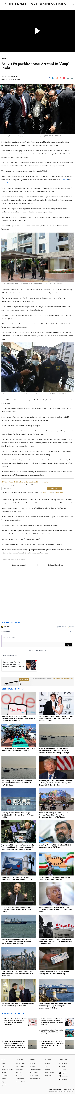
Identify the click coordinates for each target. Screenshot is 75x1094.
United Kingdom (49, 1072)
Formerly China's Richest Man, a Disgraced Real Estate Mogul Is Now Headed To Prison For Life (17, 815)
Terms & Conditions (35, 1069)
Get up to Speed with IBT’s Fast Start (62, 678)
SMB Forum (19, 1069)
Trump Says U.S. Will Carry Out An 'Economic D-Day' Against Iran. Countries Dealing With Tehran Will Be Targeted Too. (56, 783)
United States (48, 1075)
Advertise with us (35, 1078)
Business (4, 1072)
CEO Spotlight (20, 1078)
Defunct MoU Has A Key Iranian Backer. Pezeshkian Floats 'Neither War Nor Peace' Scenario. (17, 909)
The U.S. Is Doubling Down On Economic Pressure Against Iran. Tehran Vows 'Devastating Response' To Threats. (54, 815)
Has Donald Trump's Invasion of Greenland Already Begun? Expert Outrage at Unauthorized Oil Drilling (55, 1006)
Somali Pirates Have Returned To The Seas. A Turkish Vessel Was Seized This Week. (52, 1032)
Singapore (47, 1069)
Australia (47, 1063)
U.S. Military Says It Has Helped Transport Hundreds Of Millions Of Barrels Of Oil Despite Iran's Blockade (18, 783)
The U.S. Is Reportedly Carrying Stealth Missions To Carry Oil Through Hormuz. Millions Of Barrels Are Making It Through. (54, 751)
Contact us (33, 1066)
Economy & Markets (7, 1069)
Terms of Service (47, 492)
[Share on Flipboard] (60, 78)
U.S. (2, 1066)
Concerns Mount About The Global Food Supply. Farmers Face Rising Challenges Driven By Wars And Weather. (16, 941)
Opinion (3, 1085)
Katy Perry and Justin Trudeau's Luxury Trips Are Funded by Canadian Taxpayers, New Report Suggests (56, 718)
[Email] (68, 78)
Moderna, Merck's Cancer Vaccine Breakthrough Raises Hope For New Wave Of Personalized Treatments (18, 718)
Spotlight (18, 1072)
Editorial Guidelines (55, 565)
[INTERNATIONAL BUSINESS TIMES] (37, 4)
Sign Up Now (24, 679)
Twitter (65, 179)
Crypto (3, 1082)
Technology (4, 1075)
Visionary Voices (20, 1063)
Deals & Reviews (21, 1082)
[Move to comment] (72, 78)
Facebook (4, 183)
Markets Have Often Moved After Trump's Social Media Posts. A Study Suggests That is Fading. (55, 909)
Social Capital (20, 1066)
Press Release (20, 1075)
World (3, 1063)
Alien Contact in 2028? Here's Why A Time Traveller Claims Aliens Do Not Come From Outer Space (17, 974)
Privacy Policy (59, 492)
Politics (3, 1078)
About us (32, 1063)
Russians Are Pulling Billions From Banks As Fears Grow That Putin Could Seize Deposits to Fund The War (55, 941)
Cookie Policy (34, 1075)
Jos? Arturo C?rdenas (10, 76)
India (46, 1066)
